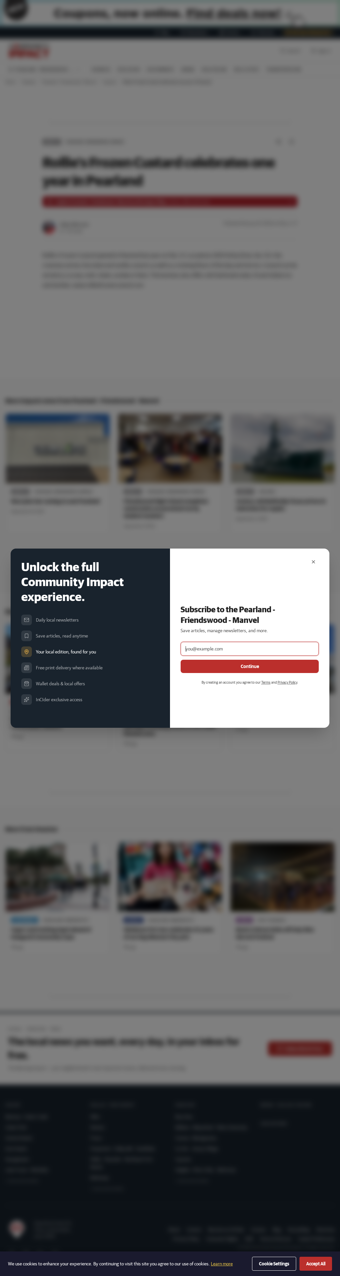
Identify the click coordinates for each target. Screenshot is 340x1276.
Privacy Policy (287, 682)
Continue (250, 666)
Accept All (315, 1263)
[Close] (313, 562)
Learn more (222, 1263)
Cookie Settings (274, 1263)
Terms (266, 682)
